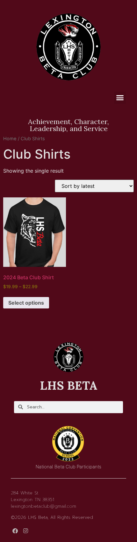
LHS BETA (68, 385)
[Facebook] (15, 530)
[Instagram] (25, 530)
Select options (26, 303)
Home (10, 139)
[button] (120, 98)
